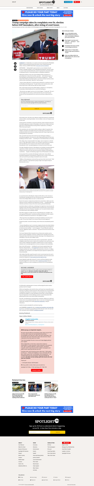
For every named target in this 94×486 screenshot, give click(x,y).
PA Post (49, 445)
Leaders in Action (66, 451)
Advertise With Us (22, 466)
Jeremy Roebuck (24, 313)
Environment (36, 449)
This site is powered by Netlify (29, 484)
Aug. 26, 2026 (15, 382)
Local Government (37, 459)
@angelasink (41, 324)
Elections (15, 20)
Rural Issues (36, 463)
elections (66, 7)
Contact (20, 461)
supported (36, 247)
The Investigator (51, 447)
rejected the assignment (39, 301)
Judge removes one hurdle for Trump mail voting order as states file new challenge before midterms (18, 395)
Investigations (29, 7)
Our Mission (21, 445)
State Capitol (36, 466)
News (34, 442)
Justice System (36, 457)
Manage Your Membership (68, 447)
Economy (35, 445)
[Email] (25, 324)
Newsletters (51, 442)
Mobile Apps (21, 459)
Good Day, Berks (51, 451)
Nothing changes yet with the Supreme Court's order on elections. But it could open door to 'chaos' (50, 395)
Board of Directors (22, 449)
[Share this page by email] (15, 63)
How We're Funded (66, 449)
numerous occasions (43, 260)
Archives (35, 470)
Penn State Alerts (52, 453)
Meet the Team (21, 447)
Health (34, 453)
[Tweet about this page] (15, 69)
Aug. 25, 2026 (47, 382)
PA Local (49, 449)
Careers (20, 457)
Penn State (35, 461)
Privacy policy (73, 484)
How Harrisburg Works (38, 455)
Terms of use (69, 484)
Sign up (58, 432)
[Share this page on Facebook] (15, 66)
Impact (20, 453)
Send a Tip (20, 463)
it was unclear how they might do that (38, 257)
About (58, 7)
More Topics (36, 468)
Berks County (50, 7)
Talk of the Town (51, 455)
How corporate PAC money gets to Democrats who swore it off (34, 395)
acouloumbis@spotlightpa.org (32, 324)
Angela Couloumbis (31, 319)
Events (34, 451)
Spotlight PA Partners (23, 451)
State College (40, 7)
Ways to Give (65, 445)
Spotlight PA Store (66, 453)
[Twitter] (38, 324)
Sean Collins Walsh (25, 316)
